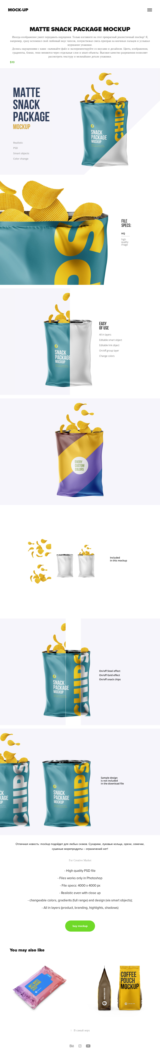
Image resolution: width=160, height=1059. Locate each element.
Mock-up (18, 10)
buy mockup (80, 926)
